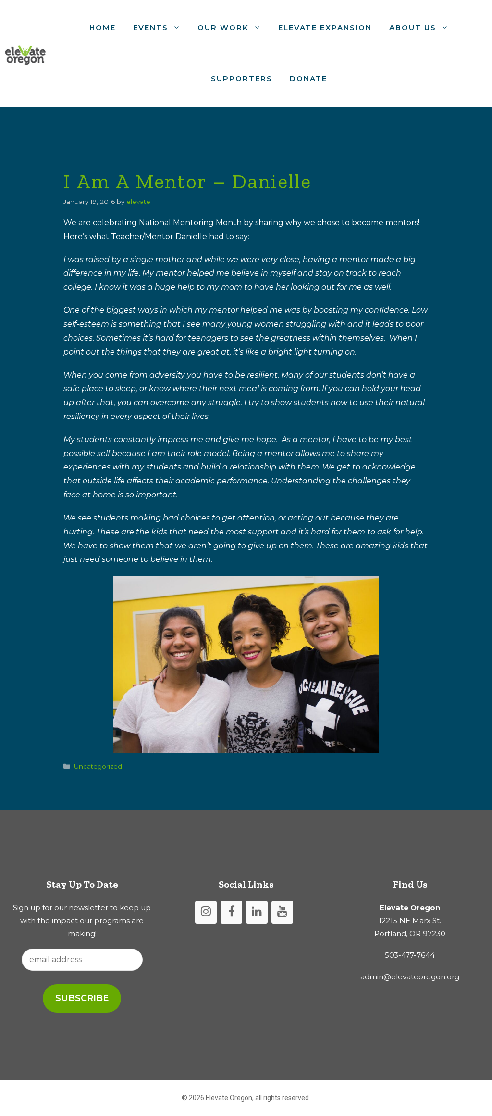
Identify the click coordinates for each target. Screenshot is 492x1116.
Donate (308, 78)
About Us (412, 27)
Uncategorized (98, 766)
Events (150, 27)
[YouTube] (282, 912)
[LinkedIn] (257, 912)
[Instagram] (206, 912)
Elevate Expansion (325, 27)
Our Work (223, 27)
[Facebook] (231, 912)
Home (102, 27)
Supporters (241, 78)
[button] (178, 27)
